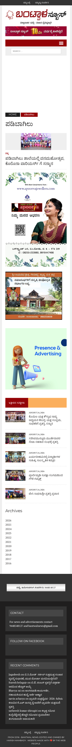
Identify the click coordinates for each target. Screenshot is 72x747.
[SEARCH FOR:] (36, 50)
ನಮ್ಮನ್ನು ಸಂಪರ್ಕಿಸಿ (42, 2)
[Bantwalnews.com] (36, 17)
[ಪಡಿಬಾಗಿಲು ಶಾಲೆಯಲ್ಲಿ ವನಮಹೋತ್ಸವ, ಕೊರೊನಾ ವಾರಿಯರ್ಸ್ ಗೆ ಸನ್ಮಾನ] (36, 148)
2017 (8, 559)
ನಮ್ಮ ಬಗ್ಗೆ (26, 2)
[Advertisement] (36, 84)
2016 (8, 563)
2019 (8, 550)
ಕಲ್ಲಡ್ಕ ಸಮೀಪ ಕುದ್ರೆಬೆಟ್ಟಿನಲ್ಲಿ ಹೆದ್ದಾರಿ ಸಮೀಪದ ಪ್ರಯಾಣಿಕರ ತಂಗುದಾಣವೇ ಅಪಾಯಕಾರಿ (32, 714)
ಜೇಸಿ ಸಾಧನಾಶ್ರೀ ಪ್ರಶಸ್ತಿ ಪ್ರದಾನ (44, 493)
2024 (8, 529)
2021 (8, 542)
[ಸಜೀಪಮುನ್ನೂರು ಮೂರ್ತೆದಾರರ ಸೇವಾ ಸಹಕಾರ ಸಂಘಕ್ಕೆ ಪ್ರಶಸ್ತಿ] (15, 441)
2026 (8, 520)
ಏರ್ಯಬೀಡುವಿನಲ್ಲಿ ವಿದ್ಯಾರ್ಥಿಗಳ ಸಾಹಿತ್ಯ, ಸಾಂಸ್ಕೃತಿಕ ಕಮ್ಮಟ (44, 458)
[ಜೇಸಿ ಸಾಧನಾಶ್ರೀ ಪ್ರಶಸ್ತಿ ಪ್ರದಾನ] (15, 497)
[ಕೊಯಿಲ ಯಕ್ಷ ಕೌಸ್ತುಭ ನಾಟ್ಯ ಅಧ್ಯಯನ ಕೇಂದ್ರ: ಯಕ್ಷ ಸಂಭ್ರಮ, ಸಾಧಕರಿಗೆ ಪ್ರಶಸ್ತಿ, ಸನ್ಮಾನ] (15, 420)
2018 (8, 554)
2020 (8, 546)
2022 (8, 537)
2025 (8, 524)
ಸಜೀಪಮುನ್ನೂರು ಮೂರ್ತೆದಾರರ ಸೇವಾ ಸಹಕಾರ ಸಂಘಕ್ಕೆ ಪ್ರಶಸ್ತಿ (44, 440)
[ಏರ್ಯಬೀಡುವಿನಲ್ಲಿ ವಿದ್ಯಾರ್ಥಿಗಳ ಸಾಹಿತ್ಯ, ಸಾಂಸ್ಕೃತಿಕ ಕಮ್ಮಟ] (15, 460)
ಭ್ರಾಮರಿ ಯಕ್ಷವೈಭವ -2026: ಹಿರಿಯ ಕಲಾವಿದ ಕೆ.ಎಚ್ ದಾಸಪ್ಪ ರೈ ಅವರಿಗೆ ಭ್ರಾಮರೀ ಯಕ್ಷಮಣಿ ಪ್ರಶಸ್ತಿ (36, 702)
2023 (8, 533)
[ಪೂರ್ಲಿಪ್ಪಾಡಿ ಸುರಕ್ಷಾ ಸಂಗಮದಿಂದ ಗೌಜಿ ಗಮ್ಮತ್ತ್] (15, 478)
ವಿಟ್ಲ (7, 153)
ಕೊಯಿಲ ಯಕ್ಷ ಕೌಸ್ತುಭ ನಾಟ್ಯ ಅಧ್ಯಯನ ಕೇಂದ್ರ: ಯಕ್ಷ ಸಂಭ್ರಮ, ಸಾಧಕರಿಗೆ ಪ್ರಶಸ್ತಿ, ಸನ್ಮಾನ (45, 420)
